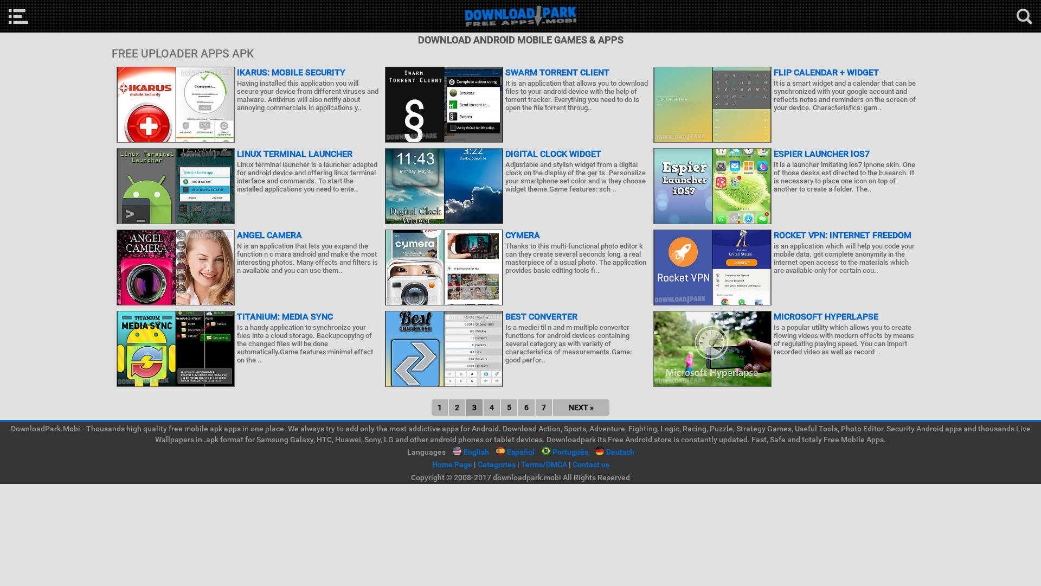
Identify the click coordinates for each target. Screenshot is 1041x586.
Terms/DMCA (544, 464)
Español (521, 452)
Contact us (591, 464)
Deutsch (620, 452)
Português (570, 452)
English (476, 452)
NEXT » (581, 407)
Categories (497, 464)
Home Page (452, 464)
